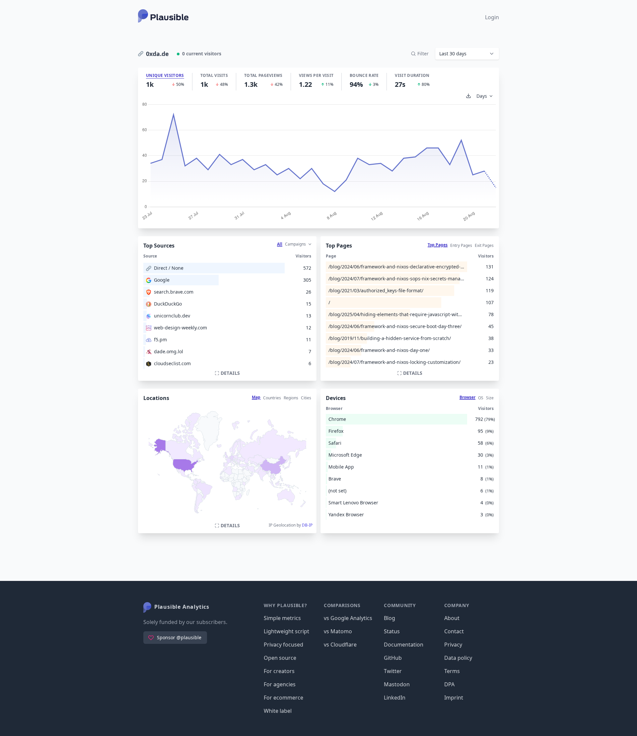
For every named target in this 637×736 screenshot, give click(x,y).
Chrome (337, 419)
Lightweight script (286, 631)
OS (480, 398)
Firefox (335, 431)
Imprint (453, 697)
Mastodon (397, 684)
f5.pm (160, 339)
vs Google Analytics (348, 618)
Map (256, 397)
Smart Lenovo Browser (353, 502)
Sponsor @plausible (179, 637)
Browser (467, 397)
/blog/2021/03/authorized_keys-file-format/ (375, 290)
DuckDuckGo (168, 304)
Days (481, 96)
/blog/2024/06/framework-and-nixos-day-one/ (379, 350)
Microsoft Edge (345, 455)
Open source (280, 657)
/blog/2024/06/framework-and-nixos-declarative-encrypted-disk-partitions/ (396, 266)
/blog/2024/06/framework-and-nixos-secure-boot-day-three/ (394, 326)
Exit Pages (484, 245)
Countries (272, 398)
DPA (449, 684)
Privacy (453, 644)
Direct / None (168, 268)
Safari (334, 443)
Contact (454, 631)
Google (162, 280)
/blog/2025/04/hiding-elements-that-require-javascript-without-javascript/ (396, 314)
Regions (291, 398)
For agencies (280, 684)
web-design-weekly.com (180, 327)
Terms (452, 671)
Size (490, 398)
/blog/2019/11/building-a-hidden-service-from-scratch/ (389, 338)
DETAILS (230, 373)
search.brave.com (173, 292)
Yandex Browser (346, 514)
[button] (467, 54)
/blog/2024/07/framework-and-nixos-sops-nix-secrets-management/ (396, 278)
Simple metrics (282, 618)
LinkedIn (394, 697)
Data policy (458, 657)
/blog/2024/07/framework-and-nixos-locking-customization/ (394, 362)
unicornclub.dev (172, 315)
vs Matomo (338, 631)
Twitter (393, 671)
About (452, 618)
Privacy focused (283, 644)
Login (492, 17)
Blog (389, 618)
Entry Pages (461, 245)
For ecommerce (283, 697)
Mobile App (341, 467)
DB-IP (307, 525)
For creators (279, 671)
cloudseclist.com (172, 363)
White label (278, 710)
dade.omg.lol (168, 351)
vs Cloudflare (340, 644)
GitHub (393, 657)
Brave (334, 479)
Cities (306, 398)
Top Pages (438, 245)
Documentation (403, 644)
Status (392, 631)
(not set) (337, 490)
